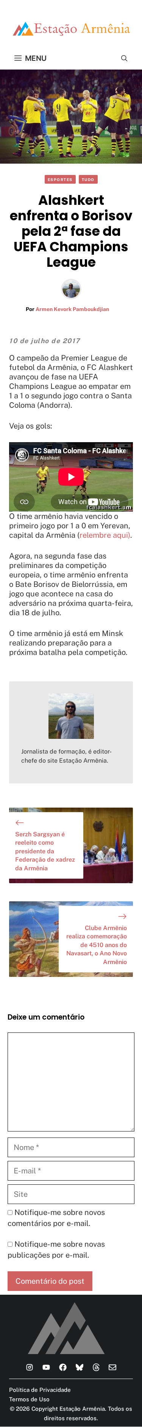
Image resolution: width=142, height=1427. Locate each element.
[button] (124, 58)
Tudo (88, 179)
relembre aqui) (105, 535)
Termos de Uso (29, 1399)
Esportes (60, 179)
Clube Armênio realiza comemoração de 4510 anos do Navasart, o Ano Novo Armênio (96, 945)
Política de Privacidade (40, 1390)
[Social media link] (29, 1367)
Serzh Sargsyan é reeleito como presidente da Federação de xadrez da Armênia (45, 851)
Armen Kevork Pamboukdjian (72, 309)
